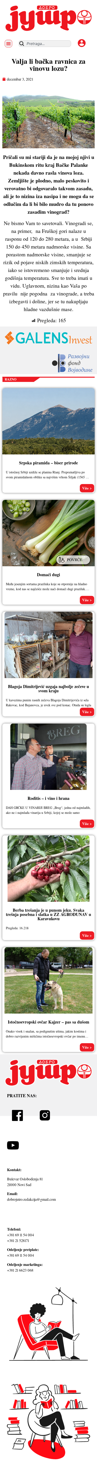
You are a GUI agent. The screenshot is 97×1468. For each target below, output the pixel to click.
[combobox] (45, 43)
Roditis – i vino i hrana (48, 798)
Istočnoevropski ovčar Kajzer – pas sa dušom (48, 1022)
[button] (8, 43)
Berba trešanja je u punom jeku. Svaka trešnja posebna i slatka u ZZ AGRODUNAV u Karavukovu (48, 914)
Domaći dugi (48, 574)
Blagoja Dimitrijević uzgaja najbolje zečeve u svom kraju (48, 688)
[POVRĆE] (73, 565)
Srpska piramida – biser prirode (48, 463)
